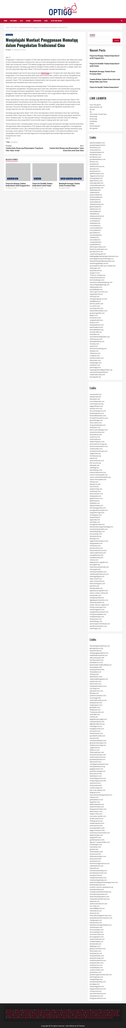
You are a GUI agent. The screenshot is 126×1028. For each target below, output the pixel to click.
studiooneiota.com (96, 818)
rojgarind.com (95, 747)
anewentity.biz (95, 517)
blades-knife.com (96, 814)
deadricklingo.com (96, 835)
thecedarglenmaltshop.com (100, 646)
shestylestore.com (96, 996)
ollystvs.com (94, 797)
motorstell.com (95, 439)
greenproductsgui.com (98, 743)
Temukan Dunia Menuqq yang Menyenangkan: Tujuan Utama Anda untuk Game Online (66, 148)
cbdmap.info (94, 674)
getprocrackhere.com (97, 948)
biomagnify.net (95, 377)
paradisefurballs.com (97, 736)
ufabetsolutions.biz (97, 216)
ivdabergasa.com (96, 287)
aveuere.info (94, 738)
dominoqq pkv (95, 126)
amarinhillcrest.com (97, 460)
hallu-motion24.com (97, 581)
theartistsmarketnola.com (99, 567)
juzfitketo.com (95, 365)
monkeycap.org (95, 456)
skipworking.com (96, 489)
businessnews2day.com (98, 870)
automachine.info (96, 826)
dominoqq (45, 73)
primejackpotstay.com (98, 982)
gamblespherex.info (97, 840)
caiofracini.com (95, 783)
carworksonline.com (97, 432)
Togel (46, 21)
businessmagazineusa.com (99, 863)
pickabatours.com (96, 662)
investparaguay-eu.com (98, 299)
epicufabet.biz (95, 233)
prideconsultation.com (98, 695)
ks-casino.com (95, 306)
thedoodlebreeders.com (98, 311)
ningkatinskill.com (96, 320)
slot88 (41, 1017)
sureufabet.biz (95, 225)
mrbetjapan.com (96, 515)
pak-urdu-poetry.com (97, 790)
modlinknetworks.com (98, 960)
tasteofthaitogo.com (97, 531)
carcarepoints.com (96, 308)
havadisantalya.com (97, 152)
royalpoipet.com (96, 920)
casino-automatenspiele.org (100, 477)
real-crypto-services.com (99, 292)
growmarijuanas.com (97, 759)
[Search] (121, 21)
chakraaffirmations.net (98, 700)
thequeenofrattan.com (98, 809)
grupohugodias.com (97, 313)
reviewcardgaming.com (98, 880)
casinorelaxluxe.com (97, 939)
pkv (109, 1010)
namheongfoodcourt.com (99, 574)
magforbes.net (95, 453)
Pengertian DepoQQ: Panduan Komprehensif (104, 87)
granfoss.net (94, 586)
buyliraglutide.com (96, 183)
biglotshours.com (96, 181)
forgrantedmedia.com (98, 425)
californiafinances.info (98, 553)
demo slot (10, 1012)
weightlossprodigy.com (98, 719)
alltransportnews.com (98, 247)
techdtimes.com (95, 155)
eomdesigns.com (96, 844)
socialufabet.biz (95, 218)
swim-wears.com (96, 423)
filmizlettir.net (95, 399)
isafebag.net (94, 468)
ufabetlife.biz (94, 214)
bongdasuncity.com (97, 729)
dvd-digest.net (95, 565)
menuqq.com (10, 1010)
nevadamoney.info (96, 557)
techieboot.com (95, 157)
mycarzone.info (95, 854)
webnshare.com (95, 762)
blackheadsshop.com (97, 885)
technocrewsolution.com (99, 446)
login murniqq (102, 1015)
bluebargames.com (97, 413)
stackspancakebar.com (98, 572)
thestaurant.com (96, 922)
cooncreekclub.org (96, 404)
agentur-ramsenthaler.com (100, 842)
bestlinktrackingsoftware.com (101, 925)
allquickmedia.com (96, 505)
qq (90, 112)
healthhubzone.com (97, 166)
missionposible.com (97, 602)
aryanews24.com (96, 270)
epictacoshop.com (96, 548)
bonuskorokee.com (97, 934)
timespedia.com (95, 496)
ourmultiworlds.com (97, 401)
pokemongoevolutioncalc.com (101, 975)
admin (9, 50)
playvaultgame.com (97, 986)
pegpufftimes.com (96, 406)
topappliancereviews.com (99, 612)
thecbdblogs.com (96, 621)
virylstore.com (95, 437)
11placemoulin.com (97, 712)
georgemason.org (96, 648)
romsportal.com (95, 991)
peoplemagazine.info (97, 145)
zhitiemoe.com (95, 353)
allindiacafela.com (96, 588)
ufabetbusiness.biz (97, 204)
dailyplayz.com (95, 946)
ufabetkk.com (95, 503)
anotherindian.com (97, 358)
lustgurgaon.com (96, 705)
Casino (28, 21)
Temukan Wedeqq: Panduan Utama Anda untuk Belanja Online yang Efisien (105, 80)
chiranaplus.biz (95, 569)
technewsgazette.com (98, 508)
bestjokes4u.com (96, 703)
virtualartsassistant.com (98, 894)
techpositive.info (96, 785)
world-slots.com (95, 684)
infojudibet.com (95, 672)
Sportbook (37, 21)
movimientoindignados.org (100, 337)
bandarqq (93, 121)
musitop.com (94, 344)
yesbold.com (94, 164)
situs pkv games (76, 1010)
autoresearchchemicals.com (100, 624)
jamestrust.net (95, 484)
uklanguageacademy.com (99, 653)
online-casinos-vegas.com (99, 605)
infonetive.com (95, 546)
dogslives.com (95, 802)
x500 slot (19, 1012)
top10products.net (96, 660)
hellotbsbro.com (96, 776)
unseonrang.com (96, 788)
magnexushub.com (97, 176)
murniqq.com (67, 1015)
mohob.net (94, 717)
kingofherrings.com (97, 512)
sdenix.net (93, 458)
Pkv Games (13, 21)
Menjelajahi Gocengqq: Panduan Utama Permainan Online (71, 172)
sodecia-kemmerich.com (98, 904)
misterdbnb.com (96, 911)
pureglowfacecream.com (99, 510)
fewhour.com (94, 750)
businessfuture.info (97, 669)
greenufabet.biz (95, 207)
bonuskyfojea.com (96, 932)
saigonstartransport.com (99, 541)
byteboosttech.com (97, 173)
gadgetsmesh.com (96, 769)
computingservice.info (98, 781)
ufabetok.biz (94, 237)
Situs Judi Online (56, 21)
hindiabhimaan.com (97, 617)
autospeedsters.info (97, 828)
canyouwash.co (95, 150)
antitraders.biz (95, 268)
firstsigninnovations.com (99, 418)
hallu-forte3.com (96, 579)
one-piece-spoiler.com (98, 816)
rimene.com (94, 560)
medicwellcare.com (96, 866)
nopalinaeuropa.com (97, 374)
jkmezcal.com (94, 913)
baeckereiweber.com (97, 143)
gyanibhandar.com (96, 188)
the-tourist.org (95, 463)
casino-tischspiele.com (98, 479)
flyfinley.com (94, 693)
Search (92, 35)
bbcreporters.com (96, 251)
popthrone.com (95, 681)
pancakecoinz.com (96, 691)
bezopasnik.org (95, 536)
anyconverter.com (96, 494)
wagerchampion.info (97, 830)
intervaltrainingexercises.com (100, 915)
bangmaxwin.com (96, 543)
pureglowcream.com (97, 524)
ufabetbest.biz (95, 223)
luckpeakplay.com (96, 967)
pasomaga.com (95, 367)
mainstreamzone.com (98, 757)
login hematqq (114, 1015)
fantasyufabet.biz (96, 197)
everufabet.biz (95, 240)
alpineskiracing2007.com (99, 591)
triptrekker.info (95, 847)
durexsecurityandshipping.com (101, 282)
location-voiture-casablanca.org (101, 887)
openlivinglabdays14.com (99, 263)
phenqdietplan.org (96, 330)
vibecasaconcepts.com (98, 856)
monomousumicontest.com (100, 833)
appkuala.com (95, 520)
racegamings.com (96, 979)
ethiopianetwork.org (97, 766)
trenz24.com (94, 486)
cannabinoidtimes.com (98, 740)
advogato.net (94, 465)
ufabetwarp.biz (95, 190)
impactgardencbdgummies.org (101, 370)
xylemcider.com (95, 360)
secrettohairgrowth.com (98, 529)
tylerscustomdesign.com (98, 430)
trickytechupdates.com (98, 614)
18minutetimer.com (97, 752)
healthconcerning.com (98, 745)
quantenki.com (95, 861)
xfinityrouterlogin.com (98, 607)
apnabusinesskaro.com (98, 626)
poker (92, 123)
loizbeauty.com (95, 491)
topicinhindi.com (96, 651)
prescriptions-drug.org (98, 444)
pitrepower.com (95, 595)
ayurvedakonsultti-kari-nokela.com (102, 266)
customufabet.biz (96, 228)
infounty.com (94, 296)
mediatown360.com (97, 598)
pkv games (14, 142)
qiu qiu (92, 109)
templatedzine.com (97, 325)
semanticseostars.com (98, 755)
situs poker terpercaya (98, 114)
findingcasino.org (96, 821)
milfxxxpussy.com (96, 339)
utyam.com (94, 346)
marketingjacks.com (97, 609)
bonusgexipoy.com (97, 937)
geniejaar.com (95, 707)
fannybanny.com (96, 953)
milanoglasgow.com (97, 576)
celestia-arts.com (96, 408)
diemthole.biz (95, 501)
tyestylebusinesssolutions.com (101, 918)
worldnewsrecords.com (98, 873)
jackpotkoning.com (97, 958)
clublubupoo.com (96, 927)
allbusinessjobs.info (97, 658)
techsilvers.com (95, 318)
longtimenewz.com (96, 963)
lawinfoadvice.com (96, 327)
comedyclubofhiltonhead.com (100, 892)
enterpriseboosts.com (98, 472)
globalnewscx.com (96, 800)
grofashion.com (95, 972)
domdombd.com (95, 944)
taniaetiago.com (95, 363)
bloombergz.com (96, 470)
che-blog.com (95, 688)
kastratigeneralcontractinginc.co (102, 259)
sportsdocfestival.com (98, 993)
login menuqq (90, 1015)
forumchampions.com (98, 411)
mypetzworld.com (96, 294)
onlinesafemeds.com (97, 185)
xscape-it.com (95, 273)
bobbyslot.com (95, 710)
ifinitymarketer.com (97, 956)
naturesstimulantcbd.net (99, 372)
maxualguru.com (96, 726)
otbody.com (94, 482)
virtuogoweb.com (96, 178)
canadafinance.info (96, 555)
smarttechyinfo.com (97, 721)
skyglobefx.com (95, 837)
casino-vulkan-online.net (99, 593)
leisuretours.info (96, 774)
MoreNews (70, 1026)
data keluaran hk (96, 107)
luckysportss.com (96, 965)
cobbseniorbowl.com (97, 277)
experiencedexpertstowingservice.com (104, 882)
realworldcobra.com (97, 823)
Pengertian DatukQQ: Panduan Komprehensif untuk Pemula (44, 172)
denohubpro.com (96, 811)
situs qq (50, 1010)
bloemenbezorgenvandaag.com (101, 527)
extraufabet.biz (95, 211)
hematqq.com (78, 1015)
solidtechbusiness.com (98, 878)
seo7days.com (95, 522)
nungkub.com (95, 356)
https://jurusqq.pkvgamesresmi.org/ (99, 1017)
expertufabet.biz (96, 195)
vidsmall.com (94, 868)
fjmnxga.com (94, 539)
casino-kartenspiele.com (99, 475)
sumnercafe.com (96, 332)
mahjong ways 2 (48, 1012)
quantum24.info (95, 859)
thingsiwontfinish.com (98, 998)
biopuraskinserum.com (98, 550)
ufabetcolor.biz (95, 209)
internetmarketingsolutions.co (101, 795)
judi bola (104, 1010)
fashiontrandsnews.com (98, 249)
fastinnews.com (95, 951)
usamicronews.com (97, 970)
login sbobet (35, 1015)
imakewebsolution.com (98, 686)
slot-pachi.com (95, 731)
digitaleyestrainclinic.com (99, 600)
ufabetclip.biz (95, 192)
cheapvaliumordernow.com (100, 899)
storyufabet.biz (95, 230)
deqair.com (94, 315)
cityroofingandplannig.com (99, 285)
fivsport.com (94, 322)
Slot (21, 21)
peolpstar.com (95, 427)
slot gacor (95, 1010)
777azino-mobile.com (97, 275)
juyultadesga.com (96, 289)
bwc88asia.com (95, 301)
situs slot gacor (95, 105)
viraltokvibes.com (96, 449)
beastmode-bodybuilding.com (101, 665)
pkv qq (19, 1010)
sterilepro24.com (96, 875)
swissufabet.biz (95, 202)
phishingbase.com (96, 977)
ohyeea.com (94, 351)
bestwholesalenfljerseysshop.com (102, 261)
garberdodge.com (96, 420)
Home (5, 21)
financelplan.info (96, 667)
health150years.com (97, 442)
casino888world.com (97, 908)
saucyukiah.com (95, 394)
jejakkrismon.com (96, 498)
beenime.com (94, 901)
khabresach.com (96, 619)
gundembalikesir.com (97, 159)
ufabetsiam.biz (95, 199)
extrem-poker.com (96, 303)
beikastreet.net (95, 397)
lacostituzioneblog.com (98, 348)
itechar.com (94, 162)
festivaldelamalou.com (98, 416)
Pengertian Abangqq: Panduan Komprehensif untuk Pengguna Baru (18, 172)
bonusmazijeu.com (96, 930)
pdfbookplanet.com (97, 804)
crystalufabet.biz (96, 235)
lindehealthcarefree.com (98, 655)
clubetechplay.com (96, 941)
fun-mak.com (94, 906)
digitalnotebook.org (97, 724)
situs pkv (86, 1010)
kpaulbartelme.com (97, 889)
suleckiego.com (95, 628)
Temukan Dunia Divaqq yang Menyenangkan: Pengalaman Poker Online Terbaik (24, 148)
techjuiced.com (95, 171)
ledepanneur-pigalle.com (99, 562)
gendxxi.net (94, 849)
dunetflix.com (94, 334)
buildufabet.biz (95, 244)
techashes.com (95, 147)
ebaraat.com (94, 169)
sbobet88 (45, 1015)
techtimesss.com (96, 434)
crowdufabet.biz (95, 242)
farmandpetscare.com (98, 778)
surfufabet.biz (95, 221)
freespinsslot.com (96, 733)
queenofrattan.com (97, 807)
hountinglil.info (95, 698)
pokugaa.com (95, 984)
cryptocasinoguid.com (98, 254)
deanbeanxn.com (96, 677)
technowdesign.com (97, 280)
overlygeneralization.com (99, 764)
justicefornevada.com (97, 771)
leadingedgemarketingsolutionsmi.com (104, 256)
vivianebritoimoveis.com (98, 451)
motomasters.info (96, 852)
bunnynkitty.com (96, 534)
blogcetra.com (95, 792)
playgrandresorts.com (98, 989)
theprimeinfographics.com (99, 896)
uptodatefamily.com (97, 341)
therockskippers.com (97, 583)
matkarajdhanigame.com (99, 679)
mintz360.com (95, 714)
